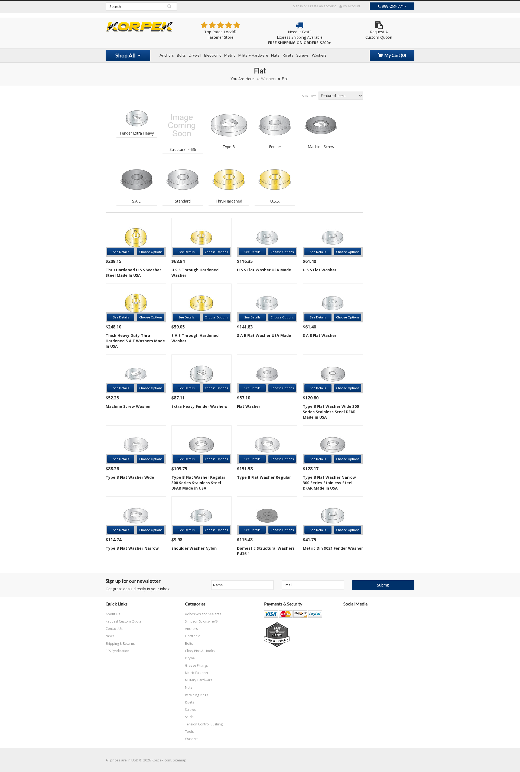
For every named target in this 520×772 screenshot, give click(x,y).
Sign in (298, 6)
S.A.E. (136, 201)
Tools (189, 731)
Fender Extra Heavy (137, 133)
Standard (183, 201)
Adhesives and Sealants (203, 614)
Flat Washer (248, 406)
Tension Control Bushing (204, 724)
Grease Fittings (196, 665)
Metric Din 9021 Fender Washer (333, 548)
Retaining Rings (196, 695)
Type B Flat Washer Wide (130, 477)
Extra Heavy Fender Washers (199, 406)
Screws (302, 55)
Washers (319, 55)
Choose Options (150, 252)
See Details (121, 252)
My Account (351, 6)
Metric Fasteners (197, 672)
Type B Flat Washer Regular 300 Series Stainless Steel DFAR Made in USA (198, 483)
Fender (275, 146)
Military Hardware (253, 55)
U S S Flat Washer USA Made (264, 269)
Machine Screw (321, 146)
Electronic (212, 55)
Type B (229, 146)
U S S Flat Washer (319, 269)
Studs (189, 717)
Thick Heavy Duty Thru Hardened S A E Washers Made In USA (135, 341)
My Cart (395, 55)
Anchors (167, 55)
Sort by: (309, 96)
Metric (229, 55)
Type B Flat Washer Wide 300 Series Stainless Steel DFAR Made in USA (331, 412)
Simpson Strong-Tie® (201, 621)
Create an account (322, 6)
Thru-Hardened (229, 201)
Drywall (195, 55)
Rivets (287, 55)
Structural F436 (183, 149)
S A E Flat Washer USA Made (264, 335)
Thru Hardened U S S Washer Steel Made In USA (133, 272)
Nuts (275, 55)
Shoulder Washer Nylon (194, 548)
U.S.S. (275, 201)
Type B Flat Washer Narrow (132, 548)
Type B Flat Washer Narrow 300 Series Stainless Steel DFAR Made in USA (329, 483)
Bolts (181, 55)
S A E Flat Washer (319, 335)
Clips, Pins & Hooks (199, 651)
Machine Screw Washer (128, 406)
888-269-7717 (393, 6)
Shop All (126, 55)
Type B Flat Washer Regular (264, 477)
